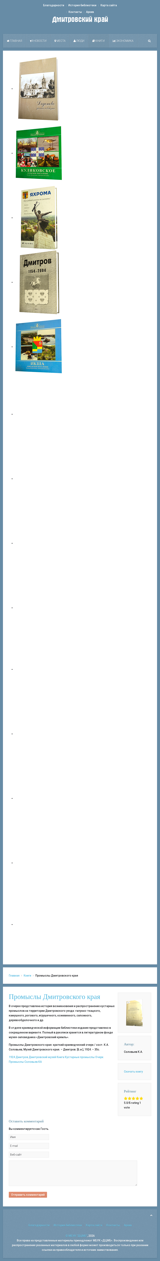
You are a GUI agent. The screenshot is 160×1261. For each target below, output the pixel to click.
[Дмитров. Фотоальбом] (39, 862)
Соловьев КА (33, 1061)
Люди (80, 40)
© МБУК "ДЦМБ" (76, 1235)
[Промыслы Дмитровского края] (134, 1012)
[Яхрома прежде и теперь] (39, 733)
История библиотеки (82, 5)
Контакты (75, 11)
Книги (100, 40)
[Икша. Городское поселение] (39, 346)
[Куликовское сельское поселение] (39, 153)
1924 (12, 1057)
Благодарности (53, 5)
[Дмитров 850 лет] (39, 798)
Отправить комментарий (28, 1194)
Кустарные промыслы (80, 1057)
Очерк (99, 1057)
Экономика (124, 40)
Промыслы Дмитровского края (54, 997)
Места (61, 40)
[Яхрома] (39, 217)
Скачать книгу (133, 1071)
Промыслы (16, 1061)
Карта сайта (108, 5)
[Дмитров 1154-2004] (39, 282)
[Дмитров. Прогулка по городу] (39, 478)
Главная (15, 40)
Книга (60, 1057)
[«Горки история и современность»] (39, 924)
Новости (39, 40)
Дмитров (22, 1057)
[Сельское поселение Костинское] (39, 543)
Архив (90, 11)
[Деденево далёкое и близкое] (39, 88)
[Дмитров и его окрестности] (39, 607)
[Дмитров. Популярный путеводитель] (39, 414)
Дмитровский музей (42, 1057)
